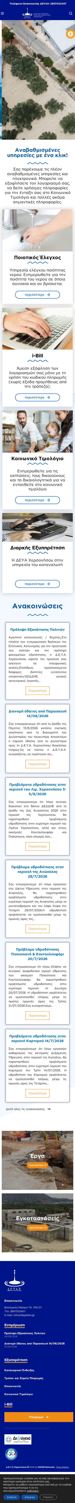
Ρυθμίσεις (48, 1497)
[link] (70, 34)
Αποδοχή (11, 1497)
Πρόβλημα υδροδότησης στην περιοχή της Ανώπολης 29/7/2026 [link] (37, 871)
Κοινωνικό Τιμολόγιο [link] (18, 1394)
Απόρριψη (30, 1497)
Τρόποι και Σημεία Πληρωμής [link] (23, 1378)
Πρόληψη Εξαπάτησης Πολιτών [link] (37, 629)
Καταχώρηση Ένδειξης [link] (19, 1370)
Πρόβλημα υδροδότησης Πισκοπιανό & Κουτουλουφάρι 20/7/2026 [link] (37, 954)
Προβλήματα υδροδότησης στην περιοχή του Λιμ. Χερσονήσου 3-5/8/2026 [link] (37, 789)
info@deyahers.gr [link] (24, 1315)
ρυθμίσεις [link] (33, 1490)
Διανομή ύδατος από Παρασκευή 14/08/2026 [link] (34, 1343)
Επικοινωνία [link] (12, 1386)
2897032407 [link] (58, 3)
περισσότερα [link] (37, 690)
